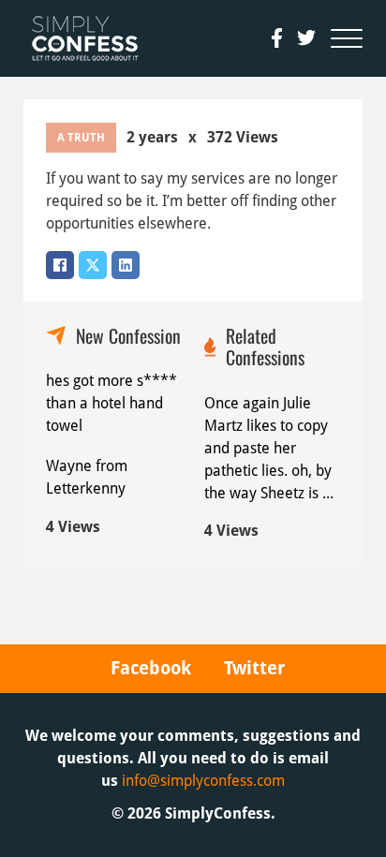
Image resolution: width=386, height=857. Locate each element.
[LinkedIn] (125, 265)
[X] (93, 265)
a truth (81, 137)
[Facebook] (60, 265)
